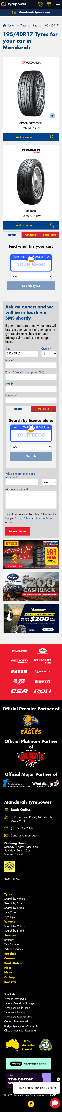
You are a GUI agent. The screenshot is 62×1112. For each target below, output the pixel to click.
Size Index (10, 994)
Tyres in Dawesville (15, 999)
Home (10, 25)
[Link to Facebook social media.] (31, 1103)
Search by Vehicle (14, 899)
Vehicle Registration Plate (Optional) (20, 475)
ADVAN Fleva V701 (31, 122)
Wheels (9, 921)
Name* (9, 360)
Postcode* (11, 395)
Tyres (8, 894)
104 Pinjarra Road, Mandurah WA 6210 (31, 819)
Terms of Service (45, 518)
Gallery (9, 977)
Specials (10, 954)
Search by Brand (14, 908)
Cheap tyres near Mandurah (20, 1030)
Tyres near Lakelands (16, 1012)
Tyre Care (10, 912)
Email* (9, 384)
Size (7, 348)
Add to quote (24, 137)
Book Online (13, 963)
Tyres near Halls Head (17, 1008)
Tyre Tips (9, 917)
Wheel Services (13, 949)
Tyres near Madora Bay (18, 1017)
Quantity (46, 348)
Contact (9, 958)
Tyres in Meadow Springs (19, 1003)
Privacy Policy (22, 518)
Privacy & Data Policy (24, 1095)
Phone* (24, 372)
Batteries (9, 940)
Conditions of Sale (46, 1095)
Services (10, 935)
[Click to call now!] (40, 4)
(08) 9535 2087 (22, 828)
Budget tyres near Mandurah (21, 1026)
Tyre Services (12, 944)
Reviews (10, 982)
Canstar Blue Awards (16, 1021)
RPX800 (31, 211)
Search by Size (13, 903)
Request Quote (17, 531)
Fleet (7, 968)
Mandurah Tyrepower (34, 12)
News (8, 972)
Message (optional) (16, 489)
